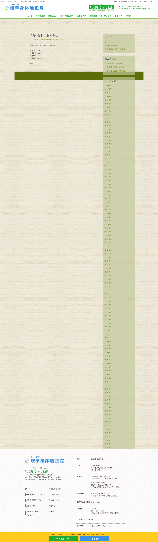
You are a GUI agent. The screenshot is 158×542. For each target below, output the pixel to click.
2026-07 (108, 89)
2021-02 (108, 327)
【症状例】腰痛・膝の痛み (115, 67)
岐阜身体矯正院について (35, 494)
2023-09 (108, 213)
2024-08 (108, 173)
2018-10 (108, 429)
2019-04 (108, 407)
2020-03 (108, 367)
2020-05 (108, 360)
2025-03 (108, 147)
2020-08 (108, 349)
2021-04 (108, 319)
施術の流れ (53, 16)
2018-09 (108, 433)
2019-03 (108, 411)
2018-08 (108, 436)
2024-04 (108, 188)
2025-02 (108, 151)
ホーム (29, 16)
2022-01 (108, 286)
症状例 (128, 16)
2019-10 (108, 385)
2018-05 (108, 447)
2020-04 (108, 363)
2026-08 (108, 85)
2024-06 (108, 180)
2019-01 (108, 418)
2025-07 (108, 133)
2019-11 (108, 382)
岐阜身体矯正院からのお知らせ (52, 40)
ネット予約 (94, 538)
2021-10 (108, 297)
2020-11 (108, 338)
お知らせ (118, 16)
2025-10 (108, 122)
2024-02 (108, 195)
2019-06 (108, 400)
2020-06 (108, 356)
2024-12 (108, 158)
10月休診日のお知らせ (44, 35)
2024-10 (108, 166)
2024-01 (108, 199)
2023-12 (108, 202)
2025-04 (108, 144)
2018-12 (108, 422)
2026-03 (108, 104)
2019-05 (108, 403)
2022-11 (108, 250)
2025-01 (108, 155)
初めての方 (40, 16)
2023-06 (108, 224)
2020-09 (108, 345)
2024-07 (108, 177)
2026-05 (108, 96)
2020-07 (108, 352)
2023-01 (108, 243)
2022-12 (108, 246)
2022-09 (108, 257)
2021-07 (108, 308)
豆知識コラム (54, 500)
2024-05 (108, 184)
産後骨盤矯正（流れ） (35, 500)
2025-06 (108, 136)
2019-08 (108, 392)
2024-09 (108, 169)
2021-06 (108, 312)
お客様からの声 (111, 45)
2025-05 (108, 140)
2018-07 (108, 440)
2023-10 (108, 210)
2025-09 (108, 125)
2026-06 (108, 93)
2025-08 (108, 129)
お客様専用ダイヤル (63, 538)
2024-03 (108, 191)
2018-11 (108, 425)
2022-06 (108, 268)
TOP (28, 489)
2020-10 (108, 341)
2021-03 (108, 323)
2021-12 (108, 290)
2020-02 (108, 371)
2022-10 (108, 253)
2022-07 (108, 264)
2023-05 (108, 228)
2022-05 (108, 272)
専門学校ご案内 (67, 16)
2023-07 (108, 221)
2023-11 (108, 206)
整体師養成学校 (55, 489)
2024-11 (108, 162)
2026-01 (108, 111)
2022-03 (108, 279)
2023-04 (108, 232)
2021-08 (108, 305)
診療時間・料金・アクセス (100, 16)
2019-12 (108, 378)
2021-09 (108, 301)
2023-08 (108, 217)
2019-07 (108, 396)
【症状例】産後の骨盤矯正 (115, 71)
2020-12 (108, 334)
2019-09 (108, 389)
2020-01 (108, 374)
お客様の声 (81, 16)
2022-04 (108, 275)
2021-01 (108, 330)
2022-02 (108, 283)
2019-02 (108, 414)
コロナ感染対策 (55, 494)
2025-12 (108, 114)
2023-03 (108, 235)
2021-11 (108, 294)
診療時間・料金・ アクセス (33, 513)
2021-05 (108, 316)
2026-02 (108, 107)
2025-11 (108, 118)
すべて (107, 42)
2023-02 (108, 239)
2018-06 (108, 444)
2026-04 (108, 100)
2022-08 (108, 261)
